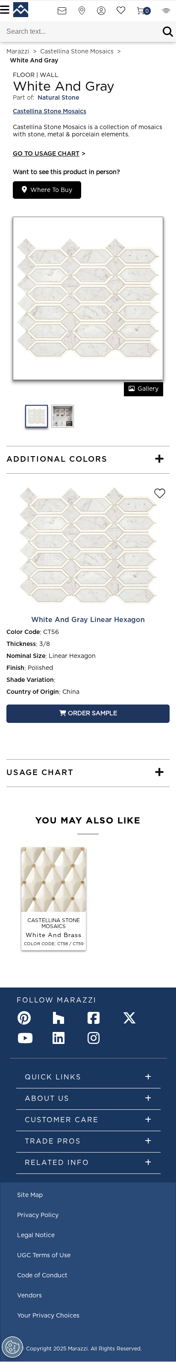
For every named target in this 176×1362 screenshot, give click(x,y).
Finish (15, 668)
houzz (61, 1017)
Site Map (30, 1195)
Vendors (29, 1296)
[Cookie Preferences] (12, 1347)
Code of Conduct (42, 1276)
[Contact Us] (62, 13)
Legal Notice (36, 1235)
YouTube (26, 1038)
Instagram (96, 1038)
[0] (140, 13)
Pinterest (26, 1017)
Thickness (21, 644)
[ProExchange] (166, 13)
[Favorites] (121, 13)
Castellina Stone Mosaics (77, 52)
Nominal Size (25, 656)
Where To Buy (51, 190)
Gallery (148, 389)
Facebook (96, 1017)
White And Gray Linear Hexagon (88, 619)
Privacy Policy (38, 1215)
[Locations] (81, 13)
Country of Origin (32, 692)
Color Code (23, 632)
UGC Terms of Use (43, 1256)
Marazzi (17, 52)
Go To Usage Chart (49, 154)
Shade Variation (30, 680)
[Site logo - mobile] (20, 9)
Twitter (131, 1017)
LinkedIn (61, 1038)
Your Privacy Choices (48, 1316)
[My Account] (101, 13)
